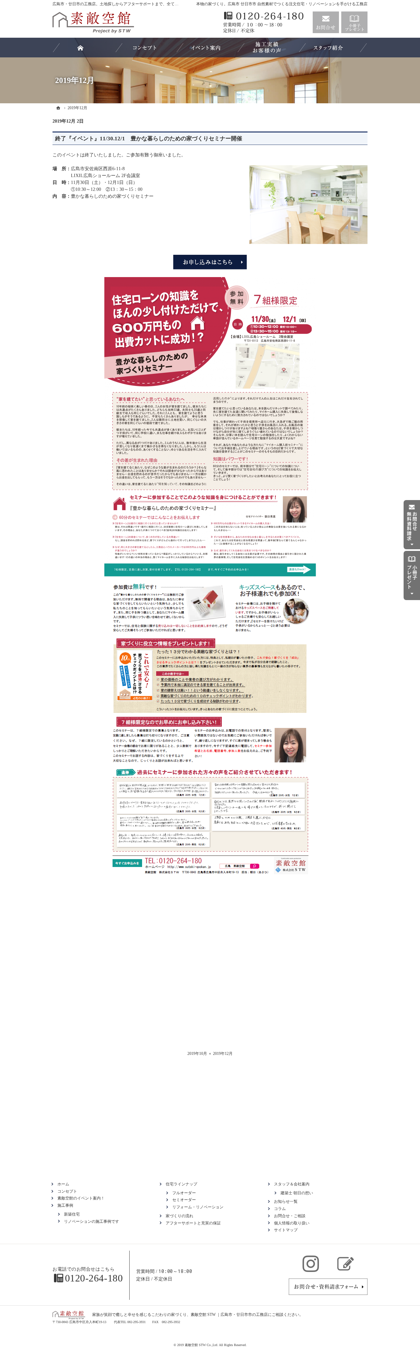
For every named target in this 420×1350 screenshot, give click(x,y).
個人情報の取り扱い (291, 1223)
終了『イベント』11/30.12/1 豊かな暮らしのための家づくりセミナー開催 (148, 138)
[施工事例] (266, 47)
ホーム (63, 1184)
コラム (280, 1208)
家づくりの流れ (179, 1216)
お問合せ (326, 22)
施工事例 (65, 1205)
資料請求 (354, 22)
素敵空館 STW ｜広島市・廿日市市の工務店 (229, 1314)
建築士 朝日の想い (297, 1193)
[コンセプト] (144, 47)
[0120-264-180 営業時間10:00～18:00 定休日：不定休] (264, 22)
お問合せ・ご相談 (289, 1216)
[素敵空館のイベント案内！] (205, 47)
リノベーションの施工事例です (91, 1221)
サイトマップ (286, 1230)
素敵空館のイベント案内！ (81, 1198)
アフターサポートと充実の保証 (193, 1223)
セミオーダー (184, 1200)
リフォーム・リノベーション (197, 1207)
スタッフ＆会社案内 (291, 1184)
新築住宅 (72, 1214)
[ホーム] (58, 108)
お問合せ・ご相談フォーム (328, 1287)
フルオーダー (184, 1193)
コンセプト (67, 1191)
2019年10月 (197, 1053)
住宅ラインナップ (181, 1184)
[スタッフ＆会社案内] (328, 47)
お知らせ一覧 (286, 1201)
